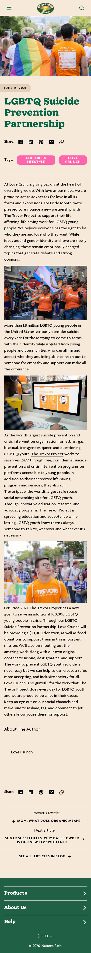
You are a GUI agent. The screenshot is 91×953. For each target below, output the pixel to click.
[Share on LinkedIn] (31, 142)
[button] (82, 8)
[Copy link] (61, 142)
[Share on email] (51, 142)
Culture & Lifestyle (36, 160)
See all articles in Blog (42, 856)
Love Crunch (73, 160)
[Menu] (9, 8)
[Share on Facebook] (20, 142)
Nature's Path (51, 946)
